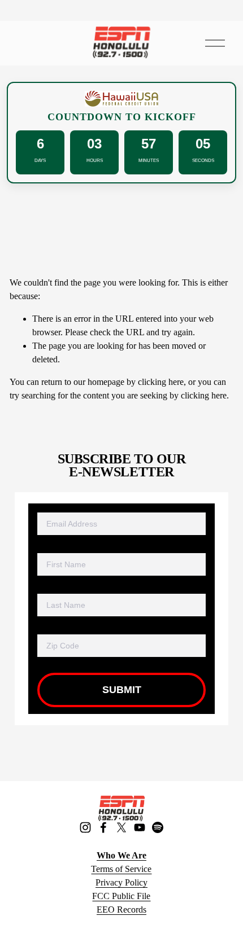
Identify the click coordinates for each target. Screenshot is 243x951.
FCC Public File (121, 896)
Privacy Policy (121, 882)
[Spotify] (157, 827)
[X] (121, 827)
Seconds (203, 160)
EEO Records (121, 909)
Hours (94, 160)
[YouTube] (139, 827)
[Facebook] (103, 827)
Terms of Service (121, 869)
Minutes (148, 160)
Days (40, 160)
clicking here (161, 382)
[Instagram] (85, 827)
